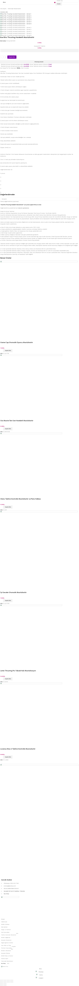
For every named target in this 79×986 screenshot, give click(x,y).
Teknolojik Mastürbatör (7, 961)
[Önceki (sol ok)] (1, 984)
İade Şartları (4, 927)
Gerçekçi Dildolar (5, 953)
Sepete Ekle (12, 57)
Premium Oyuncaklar (8, 948)
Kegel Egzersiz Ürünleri (7, 942)
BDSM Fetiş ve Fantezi (7, 955)
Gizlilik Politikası (5, 924)
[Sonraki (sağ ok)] (4, 984)
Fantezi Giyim (4, 958)
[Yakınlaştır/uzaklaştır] (1, 981)
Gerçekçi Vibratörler (6, 940)
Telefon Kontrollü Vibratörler (9, 935)
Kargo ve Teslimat (6, 929)
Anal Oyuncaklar (5, 932)
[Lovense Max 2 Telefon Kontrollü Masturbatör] (31, 713)
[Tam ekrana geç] (4, 981)
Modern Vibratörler (7, 950)
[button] (7, 757)
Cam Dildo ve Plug (6, 945)
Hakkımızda (4, 921)
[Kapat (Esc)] (11, 981)
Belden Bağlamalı (5, 937)
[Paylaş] (8, 981)
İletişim (3, 919)
